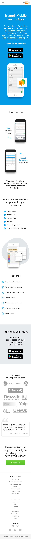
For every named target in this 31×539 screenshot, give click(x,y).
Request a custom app (15, 484)
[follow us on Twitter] (17, 527)
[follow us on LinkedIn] (10, 530)
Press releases (15, 502)
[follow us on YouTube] (20, 530)
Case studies (15, 511)
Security (15, 518)
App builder (15, 486)
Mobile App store (15, 489)
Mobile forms (15, 479)
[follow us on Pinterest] (15, 530)
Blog (15, 504)
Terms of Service (15, 513)
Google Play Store (15, 491)
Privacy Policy (15, 516)
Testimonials (15, 509)
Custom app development (15, 482)
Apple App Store (15, 493)
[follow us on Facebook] (13, 527)
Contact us (15, 463)
